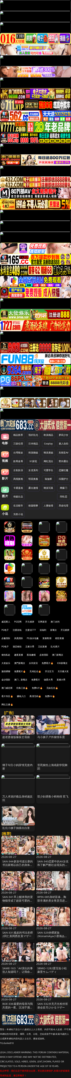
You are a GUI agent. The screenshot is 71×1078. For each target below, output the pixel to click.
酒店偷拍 (17, 646)
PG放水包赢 (33, 638)
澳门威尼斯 (7, 687)
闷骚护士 (63, 479)
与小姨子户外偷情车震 (51, 737)
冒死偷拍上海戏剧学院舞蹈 (52, 766)
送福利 (43, 630)
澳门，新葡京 (20, 679)
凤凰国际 (18, 638)
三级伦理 (18, 443)
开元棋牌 (29, 621)
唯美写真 (48, 488)
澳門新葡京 (19, 663)
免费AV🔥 (50, 696)
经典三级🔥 (22, 687)
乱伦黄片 (55, 646)
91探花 (33, 461)
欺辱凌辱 (18, 461)
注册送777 (30, 630)
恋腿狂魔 (63, 470)
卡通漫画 (18, 488)
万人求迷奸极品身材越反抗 (17, 798)
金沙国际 (5, 679)
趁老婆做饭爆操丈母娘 (16, 737)
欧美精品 (48, 435)
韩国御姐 (33, 452)
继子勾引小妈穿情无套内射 (17, 766)
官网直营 (42, 621)
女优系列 (33, 470)
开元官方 (49, 671)
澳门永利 (55, 621)
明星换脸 (33, 479)
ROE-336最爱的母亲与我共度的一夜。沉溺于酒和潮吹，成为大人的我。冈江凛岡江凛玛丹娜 (17, 1009)
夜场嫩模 (31, 654)
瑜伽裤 (48, 479)
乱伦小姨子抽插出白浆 (16, 828)
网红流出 (48, 461)
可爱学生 (48, 470)
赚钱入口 (21, 696)
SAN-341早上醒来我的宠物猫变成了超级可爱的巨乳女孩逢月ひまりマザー (17, 900)
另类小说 (18, 514)
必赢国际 (5, 638)
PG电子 (5, 630)
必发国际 (44, 654)
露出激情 (33, 488)
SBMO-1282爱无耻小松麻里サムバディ (52, 970)
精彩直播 (59, 638)
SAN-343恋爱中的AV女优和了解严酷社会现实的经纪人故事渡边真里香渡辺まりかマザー (52, 866)
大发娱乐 (5, 663)
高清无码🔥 (35, 696)
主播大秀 (29, 646)
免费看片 (35, 679)
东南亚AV (64, 452)
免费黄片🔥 (20, 671)
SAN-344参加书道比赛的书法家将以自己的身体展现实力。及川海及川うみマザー (17, 866)
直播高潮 (46, 638)
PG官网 (18, 621)
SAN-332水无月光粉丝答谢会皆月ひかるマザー (52, 1005)
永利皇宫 (33, 663)
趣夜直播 (18, 654)
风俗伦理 (63, 505)
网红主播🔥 (7, 704)
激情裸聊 (5, 671)
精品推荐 (18, 435)
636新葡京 (62, 663)
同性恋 (63, 496)
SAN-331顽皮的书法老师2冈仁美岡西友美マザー (17, 934)
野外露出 (63, 461)
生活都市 (18, 505)
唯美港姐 (48, 452)
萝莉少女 (63, 435)
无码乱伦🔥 (35, 671)
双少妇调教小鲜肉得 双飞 (52, 796)
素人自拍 (63, 443)
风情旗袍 (18, 479)
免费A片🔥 (37, 687)
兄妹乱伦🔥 (52, 687)
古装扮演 (18, 470)
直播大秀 (61, 679)
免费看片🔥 (47, 663)
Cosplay (48, 443)
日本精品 (33, 443)
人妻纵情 (48, 505)
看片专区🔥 (7, 696)
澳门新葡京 (57, 654)
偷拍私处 (5, 654)
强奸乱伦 (33, 435)
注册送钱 (17, 630)
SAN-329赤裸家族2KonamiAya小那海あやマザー (52, 936)
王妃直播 (42, 646)
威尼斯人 (5, 621)
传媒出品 (18, 496)
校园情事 (33, 505)
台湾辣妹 (18, 452)
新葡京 (53, 630)
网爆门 (63, 488)
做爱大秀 (48, 679)
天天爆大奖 (63, 671)
